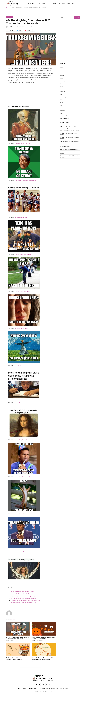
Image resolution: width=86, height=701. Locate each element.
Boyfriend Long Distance (65, 97)
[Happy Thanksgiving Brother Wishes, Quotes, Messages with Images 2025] (44, 629)
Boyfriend (62, 75)
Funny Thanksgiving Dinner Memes (23, 254)
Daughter (62, 102)
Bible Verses (62, 110)
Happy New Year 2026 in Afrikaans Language (69, 141)
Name (68, 3)
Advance (61, 64)
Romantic (62, 72)
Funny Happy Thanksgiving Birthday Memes (25, 180)
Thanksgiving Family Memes (21, 328)
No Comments (26, 26)
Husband (61, 86)
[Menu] (3, 3)
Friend (38, 3)
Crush (61, 94)
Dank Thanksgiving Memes (21, 551)
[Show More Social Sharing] (33, 30)
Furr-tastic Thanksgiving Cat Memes (23, 365)
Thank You (62, 70)
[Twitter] (2, 75)
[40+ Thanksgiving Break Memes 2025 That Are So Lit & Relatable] (31, 49)
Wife (61, 83)
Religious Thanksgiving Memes (22, 514)
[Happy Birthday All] (14, 3)
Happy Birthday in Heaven (65, 113)
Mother (63, 3)
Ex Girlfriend (62, 91)
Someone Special (63, 80)
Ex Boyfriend (62, 88)
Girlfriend (61, 78)
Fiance (61, 99)
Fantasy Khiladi (64, 688)
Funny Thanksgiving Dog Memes (22, 291)
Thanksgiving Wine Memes (21, 217)
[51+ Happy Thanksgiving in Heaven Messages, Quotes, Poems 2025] (18, 649)
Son (59, 3)
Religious (61, 105)
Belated (61, 67)
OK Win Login (54, 688)
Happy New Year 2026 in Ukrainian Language (69, 149)
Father (54, 3)
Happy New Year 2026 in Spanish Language (69, 143)
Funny (61, 107)
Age (73, 3)
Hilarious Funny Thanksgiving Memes (23, 439)
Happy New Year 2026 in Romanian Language (69, 130)
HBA (11, 26)
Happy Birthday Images (64, 118)
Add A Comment (31, 665)
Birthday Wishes (31, 3)
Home (19, 688)
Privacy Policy (46, 688)
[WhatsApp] (2, 81)
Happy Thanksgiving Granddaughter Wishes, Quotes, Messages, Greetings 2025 (43, 658)
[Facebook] (2, 71)
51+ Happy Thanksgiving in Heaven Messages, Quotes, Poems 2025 (15, 658)
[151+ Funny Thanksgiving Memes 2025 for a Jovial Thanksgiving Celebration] (18, 629)
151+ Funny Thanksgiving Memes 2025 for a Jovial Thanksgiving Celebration (17, 638)
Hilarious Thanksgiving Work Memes (23, 402)
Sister (43, 3)
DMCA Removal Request (35, 688)
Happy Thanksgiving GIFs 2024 (22, 143)
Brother (49, 3)
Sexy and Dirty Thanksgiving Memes (23, 476)
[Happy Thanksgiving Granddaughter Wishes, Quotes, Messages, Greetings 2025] (44, 649)
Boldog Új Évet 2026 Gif (65, 146)
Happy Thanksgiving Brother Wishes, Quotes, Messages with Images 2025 (43, 638)
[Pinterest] (2, 78)
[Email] (2, 84)
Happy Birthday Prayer (64, 115)
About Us (25, 688)
